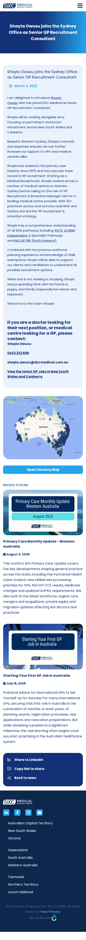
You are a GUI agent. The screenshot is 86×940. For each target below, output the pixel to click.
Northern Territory (23, 884)
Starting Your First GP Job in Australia (36, 675)
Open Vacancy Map (43, 469)
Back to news (25, 778)
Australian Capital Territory (30, 823)
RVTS (59, 230)
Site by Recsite (40, 918)
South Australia (20, 857)
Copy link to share (29, 769)
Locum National (20, 892)
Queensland (18, 850)
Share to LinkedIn (28, 760)
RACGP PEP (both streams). (35, 240)
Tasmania (16, 876)
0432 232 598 (18, 353)
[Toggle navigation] (80, 5)
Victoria (14, 838)
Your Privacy (50, 912)
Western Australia (22, 865)
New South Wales (22, 830)
